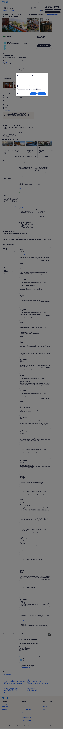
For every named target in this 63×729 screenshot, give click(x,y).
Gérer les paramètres (21, 93)
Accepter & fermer (42, 93)
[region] (32, 84)
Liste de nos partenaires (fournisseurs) (23, 90)
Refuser (33, 93)
